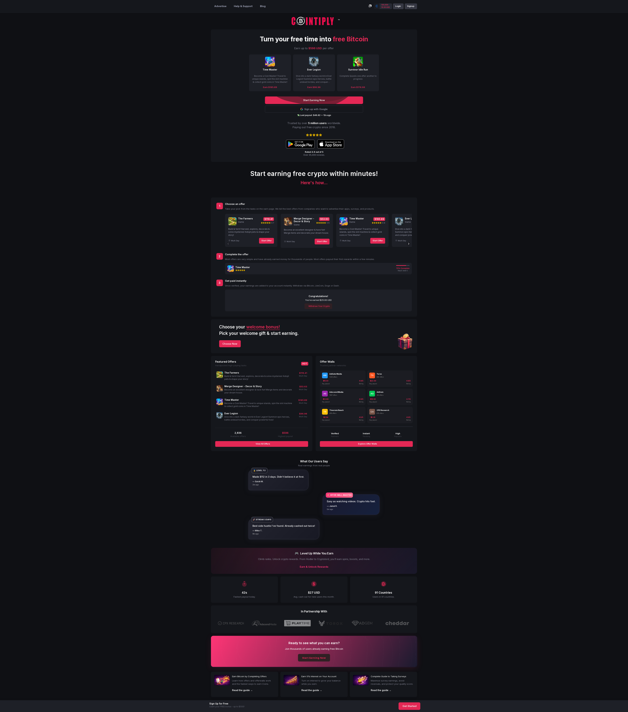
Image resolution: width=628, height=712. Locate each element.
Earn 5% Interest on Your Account (318, 676)
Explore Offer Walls (367, 444)
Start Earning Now (314, 657)
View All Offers (262, 444)
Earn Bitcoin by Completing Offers (249, 676)
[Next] (408, 243)
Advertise (220, 6)
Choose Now (229, 343)
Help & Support (243, 6)
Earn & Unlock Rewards (314, 566)
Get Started (409, 706)
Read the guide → (242, 690)
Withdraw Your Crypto (319, 306)
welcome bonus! (263, 326)
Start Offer (266, 240)
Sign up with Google (316, 109)
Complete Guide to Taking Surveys (388, 676)
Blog (263, 6)
